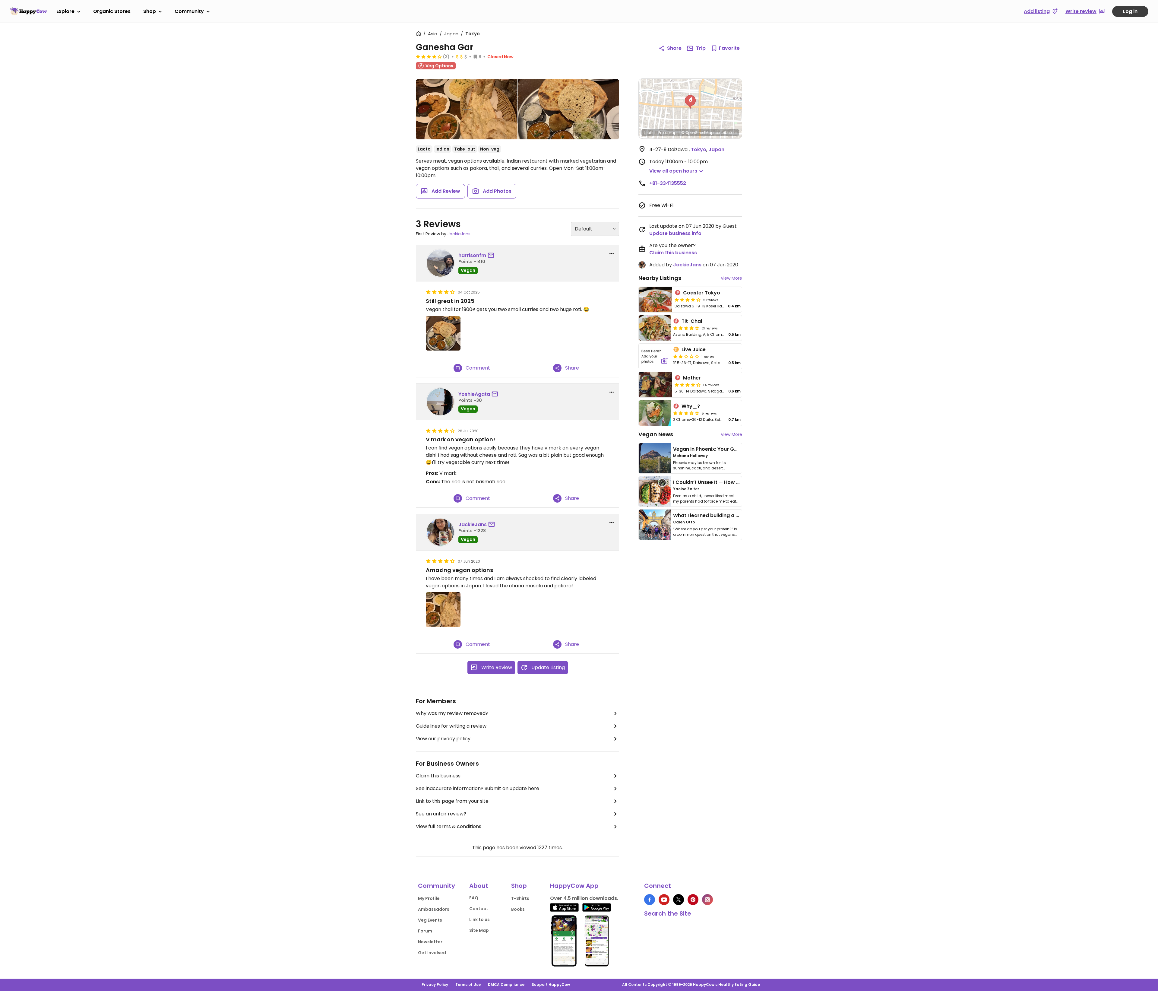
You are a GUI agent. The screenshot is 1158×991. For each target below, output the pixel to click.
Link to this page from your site (452, 801)
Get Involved (432, 953)
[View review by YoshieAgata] (440, 401)
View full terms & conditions (448, 826)
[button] (690, 102)
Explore (65, 11)
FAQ (473, 898)
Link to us (479, 919)
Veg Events (430, 920)
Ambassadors (433, 909)
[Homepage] (28, 11)
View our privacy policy (443, 738)
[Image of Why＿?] (655, 413)
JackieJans (459, 234)
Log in (1130, 11)
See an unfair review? (441, 813)
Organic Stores (112, 11)
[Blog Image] (655, 458)
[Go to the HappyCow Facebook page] (649, 899)
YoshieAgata (474, 394)
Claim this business (438, 775)
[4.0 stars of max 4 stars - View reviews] (428, 56)
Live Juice (694, 349)
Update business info (675, 233)
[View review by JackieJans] (440, 532)
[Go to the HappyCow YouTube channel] (664, 899)
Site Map (479, 930)
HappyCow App (574, 885)
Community (189, 11)
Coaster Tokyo (701, 292)
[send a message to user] (492, 255)
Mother (692, 377)
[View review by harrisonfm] (440, 263)
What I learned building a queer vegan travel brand (736, 515)
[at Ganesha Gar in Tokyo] (568, 109)
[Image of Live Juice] (655, 356)
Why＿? (691, 406)
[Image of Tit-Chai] (655, 328)
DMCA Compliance (506, 984)
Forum (425, 931)
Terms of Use (468, 984)
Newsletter (430, 942)
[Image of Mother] (655, 384)
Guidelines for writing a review (451, 726)
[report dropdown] (611, 253)
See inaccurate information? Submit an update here (477, 788)
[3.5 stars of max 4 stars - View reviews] (686, 413)
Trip (701, 48)
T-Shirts (520, 898)
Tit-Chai (692, 321)
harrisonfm (472, 255)
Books (518, 909)
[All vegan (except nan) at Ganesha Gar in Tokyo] (466, 109)
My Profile (429, 898)
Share (674, 48)
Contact (478, 909)
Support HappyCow (551, 984)
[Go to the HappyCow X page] (678, 899)
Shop (149, 11)
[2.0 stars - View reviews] (686, 356)
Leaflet (650, 132)
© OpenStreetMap (697, 132)
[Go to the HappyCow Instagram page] (707, 899)
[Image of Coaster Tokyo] (655, 299)
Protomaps (668, 132)
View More (731, 278)
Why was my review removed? (452, 713)
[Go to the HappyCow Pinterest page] (693, 899)
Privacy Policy (435, 984)
